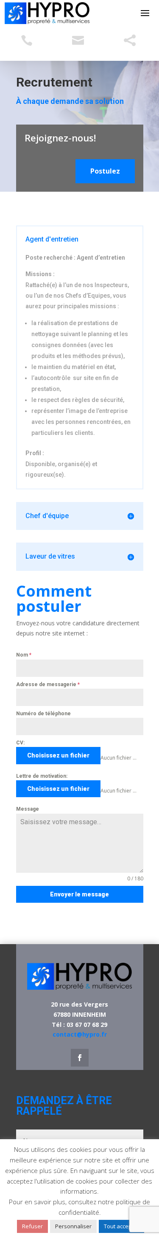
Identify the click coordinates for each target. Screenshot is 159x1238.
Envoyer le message (79, 894)
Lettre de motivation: (41, 776)
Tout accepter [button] (121, 1226)
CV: (20, 743)
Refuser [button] (32, 1226)
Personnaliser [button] (73, 1226)
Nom (23, 655)
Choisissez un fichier (58, 755)
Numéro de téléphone (43, 714)
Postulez (105, 171)
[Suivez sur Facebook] (80, 1058)
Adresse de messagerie (48, 684)
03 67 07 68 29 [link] (87, 1025)
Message (27, 809)
